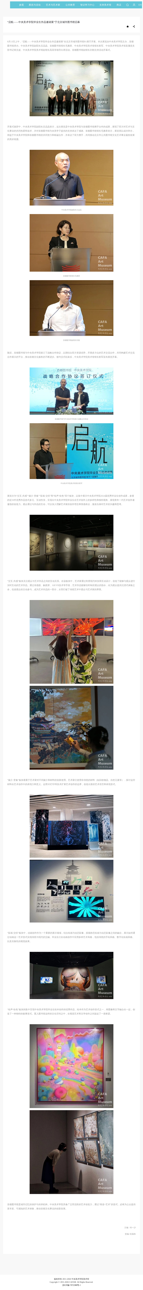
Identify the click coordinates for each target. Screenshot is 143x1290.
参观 (21, 5)
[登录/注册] (134, 4)
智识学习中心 (87, 5)
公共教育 (70, 5)
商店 (119, 5)
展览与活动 (35, 5)
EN (140, 5)
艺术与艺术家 (53, 5)
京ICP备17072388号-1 (71, 1285)
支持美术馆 (105, 5)
